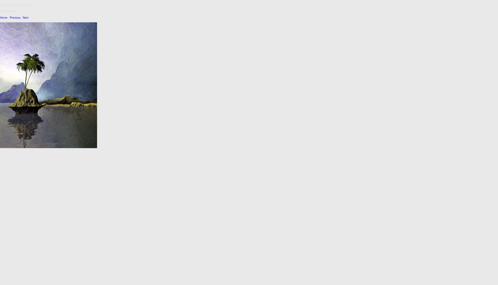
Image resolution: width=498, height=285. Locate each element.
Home (3, 17)
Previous (15, 17)
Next (25, 17)
